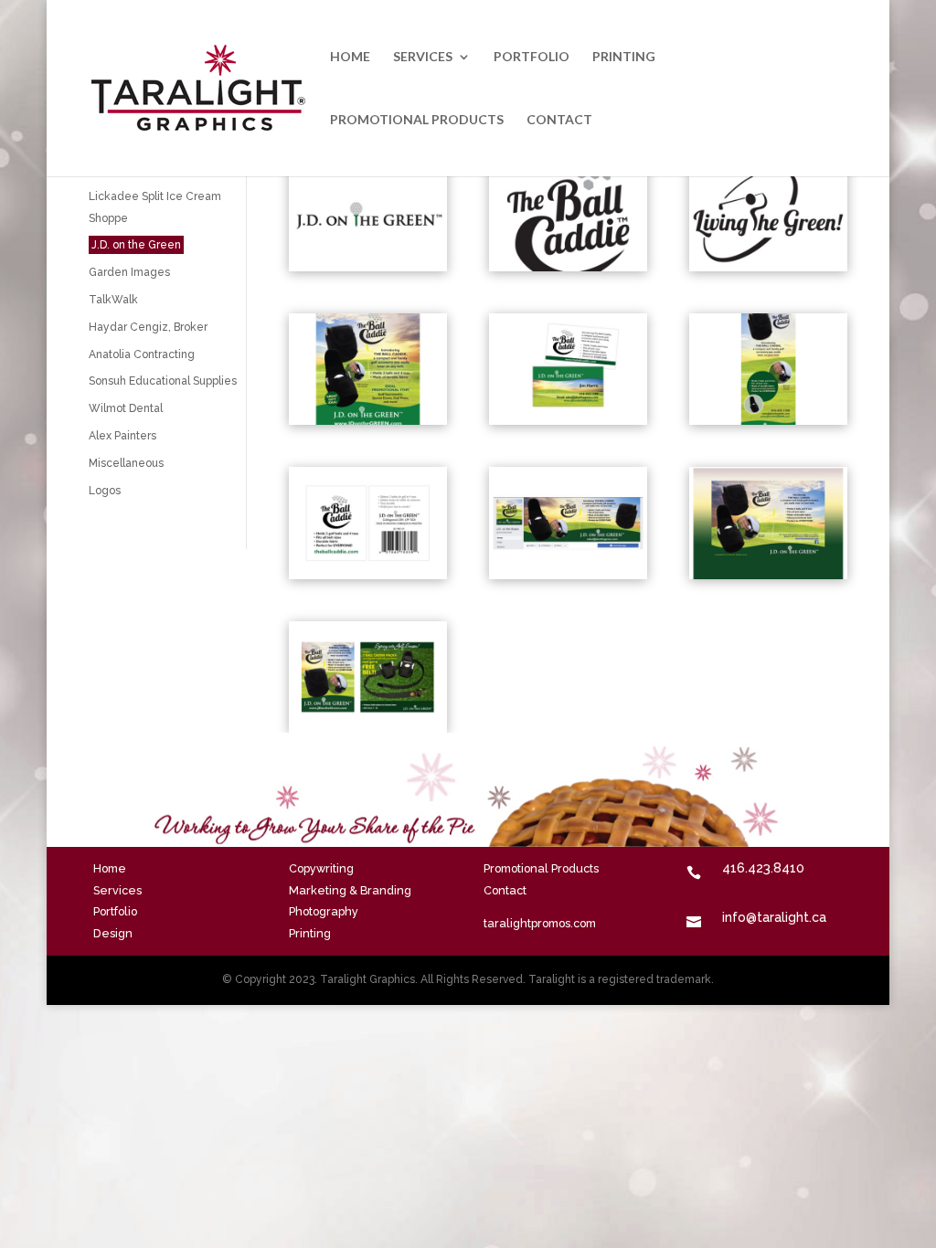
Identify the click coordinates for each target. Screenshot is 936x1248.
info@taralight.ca (774, 917)
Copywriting (321, 868)
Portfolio (531, 57)
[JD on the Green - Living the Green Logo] (768, 266)
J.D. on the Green (136, 244)
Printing (623, 57)
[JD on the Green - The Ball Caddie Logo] (568, 266)
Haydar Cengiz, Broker (148, 327)
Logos (105, 490)
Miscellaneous (126, 463)
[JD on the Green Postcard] (768, 420)
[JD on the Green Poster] (368, 420)
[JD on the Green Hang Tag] (368, 574)
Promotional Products (417, 120)
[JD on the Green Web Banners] (368, 728)
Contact (559, 120)
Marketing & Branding (350, 890)
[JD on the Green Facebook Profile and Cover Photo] (568, 574)
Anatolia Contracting (142, 354)
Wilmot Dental (126, 408)
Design (113, 933)
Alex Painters (122, 435)
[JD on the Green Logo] (368, 266)
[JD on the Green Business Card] (568, 420)
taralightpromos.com (540, 923)
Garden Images (129, 272)
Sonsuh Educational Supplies (163, 381)
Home (350, 57)
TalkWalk (113, 299)
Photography (323, 911)
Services (422, 57)
